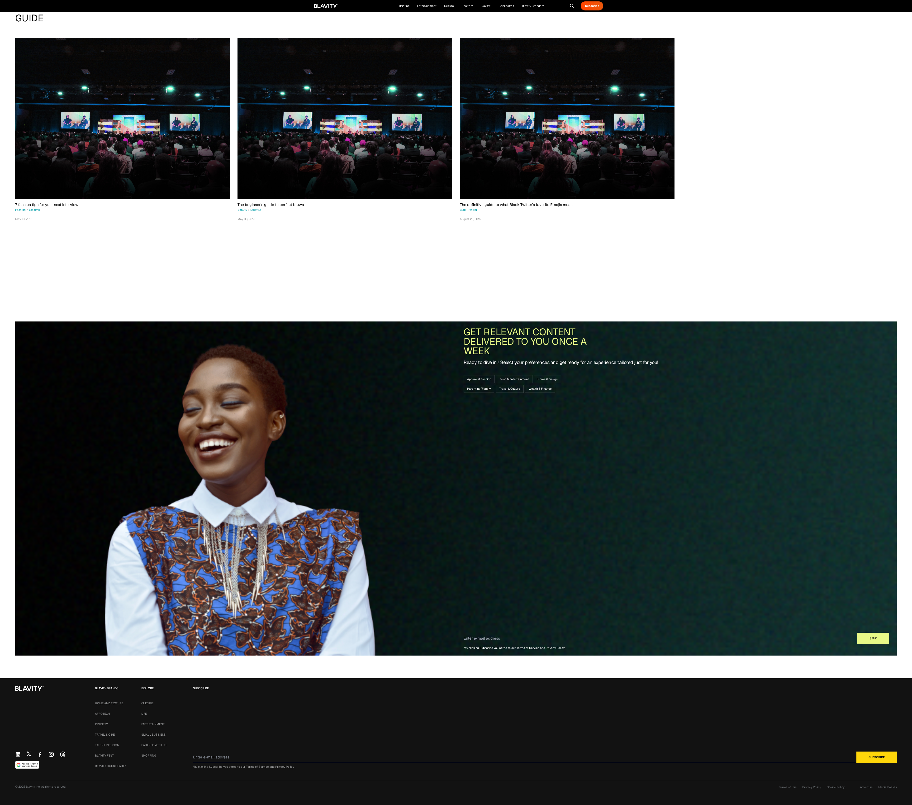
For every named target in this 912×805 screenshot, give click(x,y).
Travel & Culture (509, 389)
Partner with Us (153, 745)
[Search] (572, 6)
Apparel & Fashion (479, 379)
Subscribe (592, 6)
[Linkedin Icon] (18, 754)
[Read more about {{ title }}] (122, 118)
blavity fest (104, 755)
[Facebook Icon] (40, 754)
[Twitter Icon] (29, 754)
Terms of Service (528, 648)
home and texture (109, 703)
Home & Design (547, 379)
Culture (147, 703)
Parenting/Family (479, 389)
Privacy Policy (555, 648)
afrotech (102, 714)
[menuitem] (467, 6)
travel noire (105, 735)
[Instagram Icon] (51, 754)
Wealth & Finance (540, 389)
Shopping (148, 755)
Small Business (153, 735)
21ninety (101, 724)
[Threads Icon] (63, 754)
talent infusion (107, 745)
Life (144, 714)
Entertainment (153, 724)
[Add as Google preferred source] (27, 765)
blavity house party (110, 766)
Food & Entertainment (514, 379)
